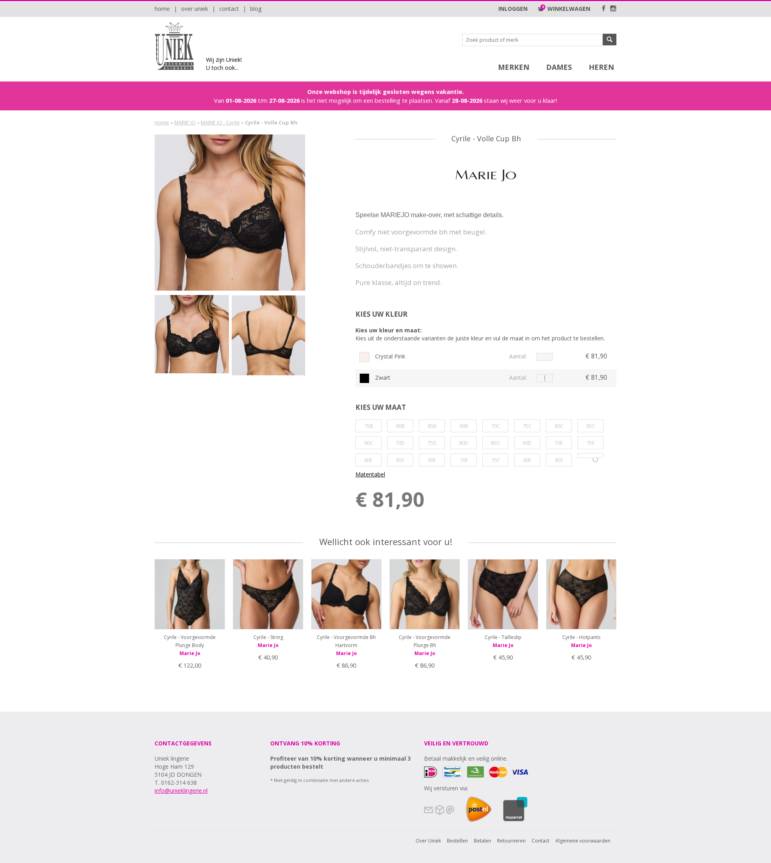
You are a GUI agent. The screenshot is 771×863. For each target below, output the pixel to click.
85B (432, 425)
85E (400, 460)
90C (368, 442)
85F (559, 460)
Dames (559, 67)
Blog (255, 8)
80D (463, 442)
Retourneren (511, 840)
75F (496, 460)
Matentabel (370, 474)
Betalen (482, 840)
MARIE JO (185, 122)
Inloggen (513, 8)
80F (527, 460)
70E (559, 442)
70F (464, 460)
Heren (601, 67)
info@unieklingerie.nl (181, 790)
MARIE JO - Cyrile (220, 122)
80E (368, 460)
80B (400, 425)
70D (400, 442)
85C (590, 425)
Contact (229, 8)
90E (432, 460)
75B (368, 425)
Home (162, 8)
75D (431, 442)
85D (495, 442)
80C (559, 425)
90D (527, 442)
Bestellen (457, 840)
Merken (513, 67)
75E (590, 442)
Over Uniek (194, 8)
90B (463, 425)
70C (495, 425)
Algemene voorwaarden (582, 840)
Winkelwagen (567, 8)
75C (527, 425)
